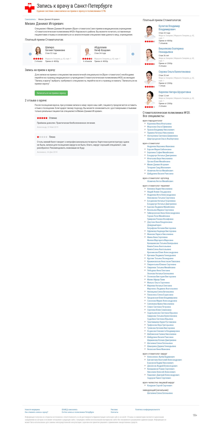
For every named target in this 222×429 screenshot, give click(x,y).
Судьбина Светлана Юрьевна (160, 319)
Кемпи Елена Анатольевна (159, 246)
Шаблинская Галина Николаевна (161, 334)
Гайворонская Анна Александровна (163, 213)
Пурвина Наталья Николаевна (160, 133)
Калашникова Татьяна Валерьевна (162, 243)
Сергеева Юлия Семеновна (159, 310)
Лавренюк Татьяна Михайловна (161, 267)
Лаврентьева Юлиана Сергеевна (161, 264)
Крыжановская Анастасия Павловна (163, 261)
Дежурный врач (154, 225)
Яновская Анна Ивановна (158, 349)
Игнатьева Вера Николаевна (159, 158)
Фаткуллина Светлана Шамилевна (162, 136)
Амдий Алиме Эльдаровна (159, 192)
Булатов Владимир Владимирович (169, 27)
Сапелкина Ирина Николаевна (160, 304)
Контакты (114, 412)
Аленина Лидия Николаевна (159, 189)
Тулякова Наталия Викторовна (161, 328)
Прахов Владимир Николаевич (160, 130)
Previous (30, 54)
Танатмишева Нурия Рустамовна (161, 322)
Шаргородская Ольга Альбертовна (163, 139)
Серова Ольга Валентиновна (174, 71)
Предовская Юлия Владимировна (162, 298)
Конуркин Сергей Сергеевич (159, 385)
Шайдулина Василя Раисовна (160, 173)
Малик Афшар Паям (156, 279)
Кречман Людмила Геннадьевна (161, 255)
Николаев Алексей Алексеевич (161, 372)
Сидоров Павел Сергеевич (159, 378)
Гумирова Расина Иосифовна (160, 219)
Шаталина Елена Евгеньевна (160, 343)
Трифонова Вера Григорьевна (160, 325)
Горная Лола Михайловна (158, 216)
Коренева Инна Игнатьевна (159, 123)
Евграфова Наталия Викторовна (161, 228)
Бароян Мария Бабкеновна (159, 149)
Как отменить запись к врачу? (36, 412)
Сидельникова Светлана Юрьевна (162, 313)
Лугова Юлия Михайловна (158, 161)
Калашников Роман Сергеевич (160, 369)
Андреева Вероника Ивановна (160, 146)
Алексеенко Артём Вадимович (161, 357)
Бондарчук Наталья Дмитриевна (162, 155)
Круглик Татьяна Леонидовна (160, 258)
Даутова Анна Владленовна (159, 222)
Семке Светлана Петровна (159, 307)
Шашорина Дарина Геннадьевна (161, 346)
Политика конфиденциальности (147, 410)
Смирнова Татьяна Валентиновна (162, 316)
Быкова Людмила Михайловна (161, 207)
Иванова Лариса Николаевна (160, 234)
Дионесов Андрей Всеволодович (162, 366)
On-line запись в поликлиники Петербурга (78, 412)
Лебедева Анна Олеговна (158, 270)
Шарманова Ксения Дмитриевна (161, 340)
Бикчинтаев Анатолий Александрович (164, 360)
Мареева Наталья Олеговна (159, 285)
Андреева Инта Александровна (161, 195)
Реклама (114, 410)
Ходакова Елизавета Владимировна (163, 331)
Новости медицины (32, 410)
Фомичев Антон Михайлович (160, 170)
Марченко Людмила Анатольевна (162, 288)
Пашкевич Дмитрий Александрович (163, 375)
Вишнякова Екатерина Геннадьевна (171, 50)
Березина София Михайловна (160, 152)
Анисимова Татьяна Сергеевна (161, 198)
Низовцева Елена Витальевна (160, 291)
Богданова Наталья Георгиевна (161, 201)
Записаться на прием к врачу (51, 93)
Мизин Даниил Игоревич (158, 164)
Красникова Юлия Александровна (162, 252)
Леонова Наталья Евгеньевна (160, 273)
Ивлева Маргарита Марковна (160, 240)
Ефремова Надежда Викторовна (161, 231)
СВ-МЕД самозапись (69, 410)
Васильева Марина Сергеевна (160, 210)
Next (132, 54)
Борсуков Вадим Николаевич (160, 363)
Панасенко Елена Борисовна (160, 295)
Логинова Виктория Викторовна (161, 276)
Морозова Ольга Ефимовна (159, 126)
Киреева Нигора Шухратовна (175, 92)
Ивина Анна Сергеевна (157, 237)
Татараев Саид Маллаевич (159, 167)
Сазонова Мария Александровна (162, 301)
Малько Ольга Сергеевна (158, 282)
